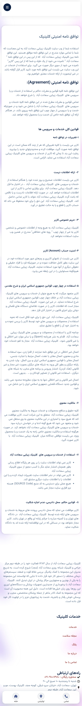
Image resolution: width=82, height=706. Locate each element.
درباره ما (72, 654)
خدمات (73, 627)
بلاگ (74, 645)
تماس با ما (71, 662)
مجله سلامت (70, 636)
